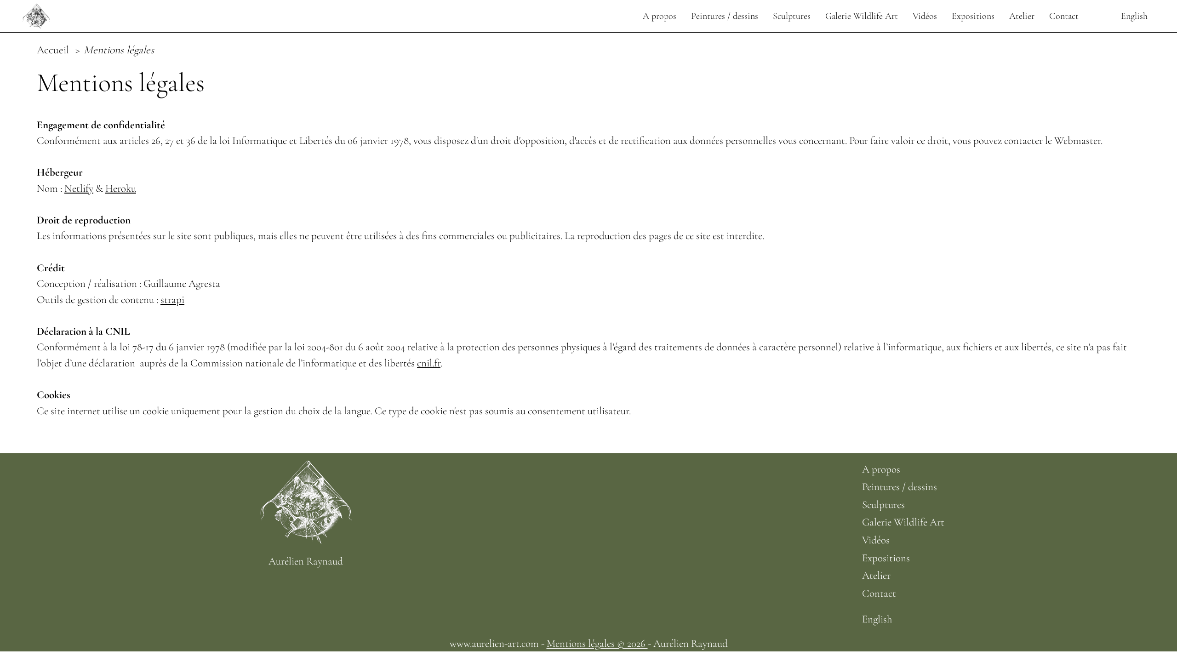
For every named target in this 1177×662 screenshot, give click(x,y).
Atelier (1021, 16)
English (1134, 16)
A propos (659, 16)
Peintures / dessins (724, 16)
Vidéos (925, 16)
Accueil (54, 50)
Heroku (120, 188)
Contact (1064, 16)
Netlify (78, 188)
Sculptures (792, 16)
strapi (172, 299)
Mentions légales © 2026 (597, 643)
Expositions (973, 16)
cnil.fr (428, 363)
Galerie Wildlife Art (861, 16)
